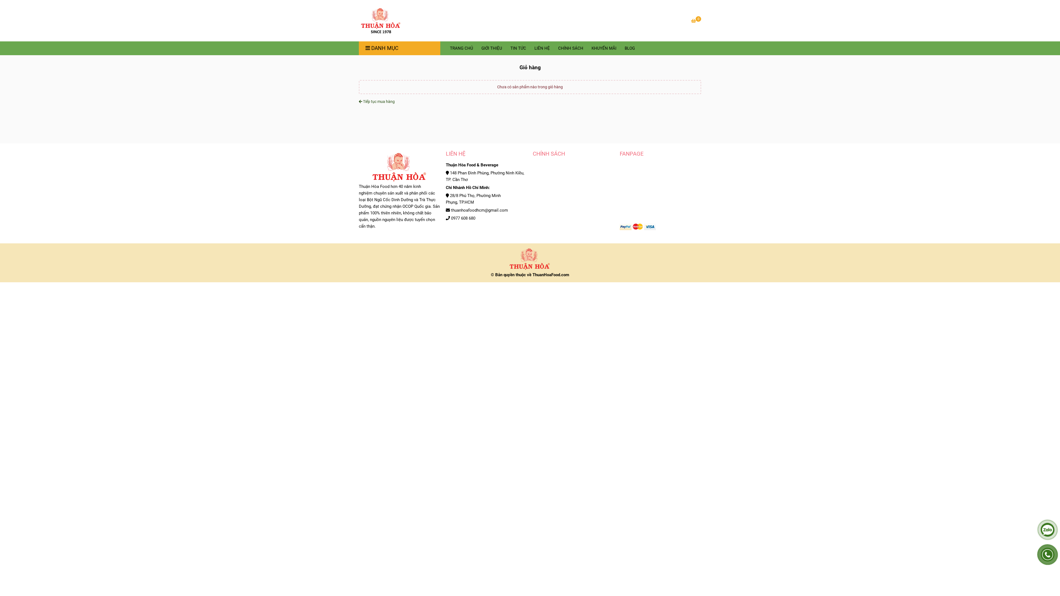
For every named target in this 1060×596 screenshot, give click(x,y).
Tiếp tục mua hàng (378, 101)
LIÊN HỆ (542, 48)
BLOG (630, 48)
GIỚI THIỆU (491, 48)
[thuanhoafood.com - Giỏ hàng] (380, 20)
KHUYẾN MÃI (604, 48)
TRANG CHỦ (461, 48)
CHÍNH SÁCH (570, 48)
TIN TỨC (518, 48)
